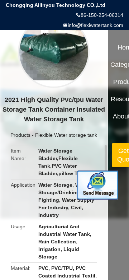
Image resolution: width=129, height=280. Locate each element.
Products (20, 135)
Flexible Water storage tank (66, 135)
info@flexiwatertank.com (95, 25)
